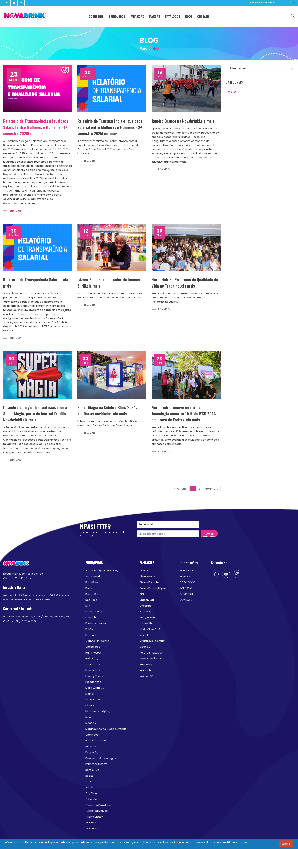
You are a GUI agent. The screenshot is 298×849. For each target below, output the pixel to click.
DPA (87, 605)
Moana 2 (90, 723)
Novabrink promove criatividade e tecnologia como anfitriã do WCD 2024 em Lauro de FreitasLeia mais (184, 413)
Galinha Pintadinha (97, 641)
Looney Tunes (94, 676)
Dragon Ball (147, 600)
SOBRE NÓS (187, 570)
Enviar (209, 534)
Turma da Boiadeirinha (99, 805)
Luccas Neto (93, 682)
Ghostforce (92, 647)
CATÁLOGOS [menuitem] (172, 16)
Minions (90, 705)
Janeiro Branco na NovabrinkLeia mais (183, 121)
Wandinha (91, 822)
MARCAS (185, 576)
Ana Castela (93, 576)
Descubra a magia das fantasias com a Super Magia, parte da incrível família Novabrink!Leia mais (35, 413)
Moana (89, 717)
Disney (89, 588)
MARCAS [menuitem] (154, 16)
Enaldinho (91, 617)
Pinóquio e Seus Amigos (100, 758)
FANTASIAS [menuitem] (137, 16)
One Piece (91, 734)
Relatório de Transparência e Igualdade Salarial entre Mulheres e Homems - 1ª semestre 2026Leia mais (35, 127)
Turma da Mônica (96, 811)
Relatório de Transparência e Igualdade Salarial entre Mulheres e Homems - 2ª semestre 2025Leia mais (109, 127)
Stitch (89, 787)
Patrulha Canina (95, 740)
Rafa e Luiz (92, 770)
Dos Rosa (91, 600)
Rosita (89, 775)
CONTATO (186, 600)
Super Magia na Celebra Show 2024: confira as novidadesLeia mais (107, 410)
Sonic (88, 781)
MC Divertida (93, 699)
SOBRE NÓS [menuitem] (96, 16)
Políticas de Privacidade (219, 842)
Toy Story (91, 793)
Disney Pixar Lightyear (153, 588)
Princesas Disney (96, 764)
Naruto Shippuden (151, 652)
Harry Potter (93, 652)
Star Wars (146, 664)
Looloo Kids (92, 670)
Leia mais (15, 210)
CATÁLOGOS (188, 582)
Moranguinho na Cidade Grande (105, 729)
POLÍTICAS (186, 588)
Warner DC (92, 828)
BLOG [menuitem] (188, 16)
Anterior (182, 488)
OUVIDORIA (186, 594)
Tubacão (91, 799)
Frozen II (90, 635)
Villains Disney (94, 816)
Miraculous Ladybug (97, 711)
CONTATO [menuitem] (203, 16)
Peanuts (90, 746)
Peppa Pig (91, 752)
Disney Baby (93, 594)
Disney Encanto (149, 582)
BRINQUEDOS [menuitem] (117, 16)
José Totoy (92, 664)
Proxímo (210, 488)
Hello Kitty (91, 658)
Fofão (89, 629)
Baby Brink (91, 582)
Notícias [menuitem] (231, 92)
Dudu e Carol (93, 611)
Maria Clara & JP (95, 688)
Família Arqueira (95, 623)
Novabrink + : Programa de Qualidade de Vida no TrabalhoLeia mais (185, 282)
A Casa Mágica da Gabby (101, 570)
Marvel (89, 693)
